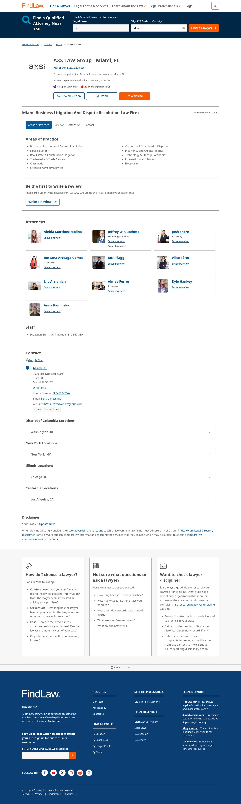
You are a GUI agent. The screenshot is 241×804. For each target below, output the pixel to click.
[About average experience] (109, 86)
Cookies (69, 793)
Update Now (47, 524)
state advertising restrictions (85, 530)
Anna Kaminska (56, 305)
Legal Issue (80, 21)
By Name (97, 752)
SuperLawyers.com (193, 715)
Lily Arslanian (55, 281)
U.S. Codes (140, 739)
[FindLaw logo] (34, 6)
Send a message (51, 398)
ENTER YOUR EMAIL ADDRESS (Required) (45, 748)
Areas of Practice (38, 125)
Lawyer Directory (30, 44)
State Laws (140, 727)
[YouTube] (53, 773)
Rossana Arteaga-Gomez (63, 257)
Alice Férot (180, 257)
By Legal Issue (100, 739)
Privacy (38, 793)
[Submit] (72, 755)
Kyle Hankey (182, 281)
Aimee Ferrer (118, 281)
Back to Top (122, 667)
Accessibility (99, 707)
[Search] (215, 6)
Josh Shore (180, 231)
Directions (39, 388)
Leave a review (52, 237)
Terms (26, 793)
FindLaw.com (189, 701)
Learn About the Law (146, 721)
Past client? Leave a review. (68, 67)
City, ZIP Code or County (146, 21)
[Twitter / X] (62, 773)
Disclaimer (54, 793)
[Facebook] (44, 773)
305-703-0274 (61, 393)
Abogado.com (190, 728)
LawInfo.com (189, 741)
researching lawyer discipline (197, 604)
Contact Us (98, 713)
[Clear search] (183, 28)
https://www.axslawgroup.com (63, 404)
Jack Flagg (116, 257)
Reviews (59, 125)
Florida (48, 44)
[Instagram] (71, 773)
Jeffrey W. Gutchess (123, 231)
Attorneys (74, 125)
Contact (89, 125)
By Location (99, 733)
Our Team (98, 701)
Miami (59, 44)
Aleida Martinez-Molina (63, 231)
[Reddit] (80, 773)
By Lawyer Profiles (102, 746)
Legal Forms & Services (147, 701)
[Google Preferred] (89, 773)
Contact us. (54, 721)
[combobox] (101, 28)
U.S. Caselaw (141, 733)
